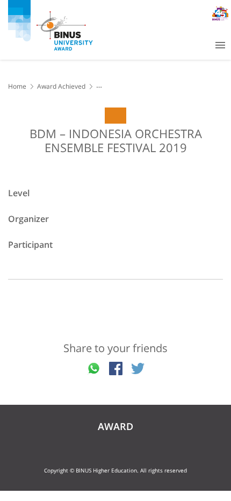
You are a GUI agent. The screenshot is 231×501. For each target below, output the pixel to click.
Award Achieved (61, 86)
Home (17, 86)
